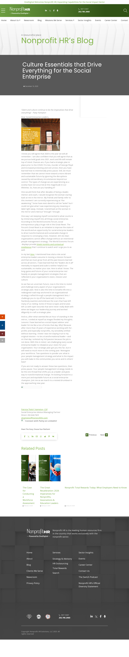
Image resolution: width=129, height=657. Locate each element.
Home (4, 20)
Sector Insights (84, 20)
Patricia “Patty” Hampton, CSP (34, 409)
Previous (92, 435)
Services (69, 20)
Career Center (111, 20)
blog (32, 254)
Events (98, 20)
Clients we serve (35, 570)
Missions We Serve (53, 20)
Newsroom (29, 20)
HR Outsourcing (60, 563)
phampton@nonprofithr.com (34, 418)
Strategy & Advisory (62, 558)
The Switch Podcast (88, 577)
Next (102, 435)
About (29, 558)
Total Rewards (60, 568)
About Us (14, 20)
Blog (40, 20)
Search (56, 572)
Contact (124, 20)
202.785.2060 (84, 11)
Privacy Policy (33, 583)
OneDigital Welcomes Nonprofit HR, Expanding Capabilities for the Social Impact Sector (64, 2)
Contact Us (84, 570)
